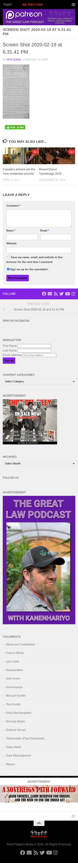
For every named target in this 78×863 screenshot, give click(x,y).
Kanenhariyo (14, 687)
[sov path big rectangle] (39, 801)
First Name (10, 345)
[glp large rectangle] (39, 17)
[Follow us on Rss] (56, 294)
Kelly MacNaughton (18, 712)
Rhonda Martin (15, 721)
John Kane (13, 678)
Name (10, 230)
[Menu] (73, 4)
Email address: (13, 355)
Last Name (10, 350)
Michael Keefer (15, 695)
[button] (16, 91)
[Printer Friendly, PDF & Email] (15, 128)
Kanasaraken (14, 670)
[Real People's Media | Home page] (30, 4)
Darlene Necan (16, 729)
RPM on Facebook (16, 320)
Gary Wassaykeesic (18, 755)
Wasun (10, 764)
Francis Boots (15, 652)
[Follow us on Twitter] (61, 294)
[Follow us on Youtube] (67, 294)
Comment (13, 205)
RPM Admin (14, 59)
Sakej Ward (13, 747)
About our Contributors (20, 644)
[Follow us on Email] (50, 294)
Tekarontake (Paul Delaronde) (25, 738)
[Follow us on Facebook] (44, 294)
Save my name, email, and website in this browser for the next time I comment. (34, 259)
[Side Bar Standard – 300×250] (30, 443)
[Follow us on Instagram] (73, 294)
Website (11, 243)
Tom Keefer (13, 704)
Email (44, 230)
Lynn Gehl (12, 661)
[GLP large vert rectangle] (39, 623)
